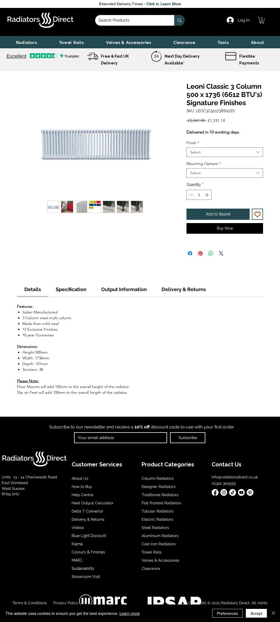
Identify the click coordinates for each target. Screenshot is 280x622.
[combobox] (224, 152)
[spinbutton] (199, 195)
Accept (256, 613)
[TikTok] (232, 492)
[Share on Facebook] (190, 253)
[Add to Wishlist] (257, 214)
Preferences (227, 613)
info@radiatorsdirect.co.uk (235, 477)
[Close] (273, 613)
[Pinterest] (250, 492)
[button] (26, 42)
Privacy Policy (65, 603)
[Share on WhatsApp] (211, 253)
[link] (262, 20)
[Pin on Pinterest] (200, 253)
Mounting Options (203, 163)
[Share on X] (221, 253)
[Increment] (207, 195)
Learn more (129, 613)
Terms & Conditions (29, 603)
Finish (192, 143)
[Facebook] (215, 492)
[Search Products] (179, 20)
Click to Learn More (163, 4)
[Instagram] (223, 492)
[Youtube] (241, 492)
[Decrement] (190, 195)
